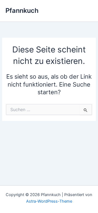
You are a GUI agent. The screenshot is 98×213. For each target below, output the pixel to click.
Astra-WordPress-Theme (49, 201)
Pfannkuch (22, 10)
